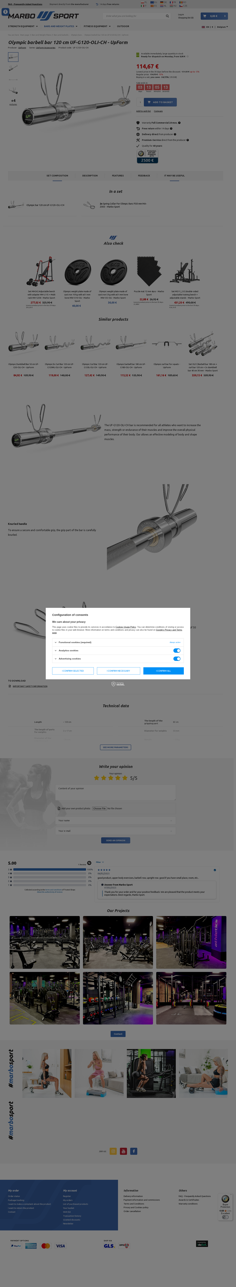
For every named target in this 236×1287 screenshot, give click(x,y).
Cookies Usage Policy (126, 627)
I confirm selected (73, 671)
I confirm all (163, 671)
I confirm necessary (118, 671)
